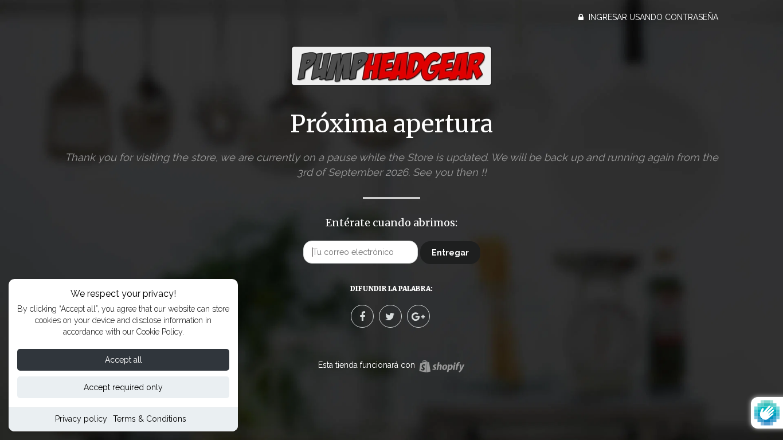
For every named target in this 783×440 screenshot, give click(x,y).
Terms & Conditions (149, 418)
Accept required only (123, 387)
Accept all (123, 359)
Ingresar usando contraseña (652, 17)
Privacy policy (81, 418)
